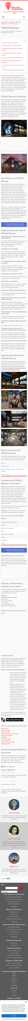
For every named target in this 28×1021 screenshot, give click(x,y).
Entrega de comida (14, 953)
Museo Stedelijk (5, 732)
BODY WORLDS (14, 914)
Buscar (20, 888)
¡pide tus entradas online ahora (10, 369)
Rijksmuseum (4, 728)
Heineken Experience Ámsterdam (14, 919)
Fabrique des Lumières (14, 916)
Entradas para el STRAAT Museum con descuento (12, 61)
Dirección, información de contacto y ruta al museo (13, 66)
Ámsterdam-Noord (14, 934)
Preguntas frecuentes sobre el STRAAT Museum (12, 49)
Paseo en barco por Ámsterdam (9, 733)
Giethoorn (14, 975)
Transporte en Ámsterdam (14, 960)
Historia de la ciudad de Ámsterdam (14, 957)
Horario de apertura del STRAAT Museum (13, 57)
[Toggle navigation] (3, 17)
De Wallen (3, 737)
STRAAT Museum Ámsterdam (10, 42)
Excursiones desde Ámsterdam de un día (14, 972)
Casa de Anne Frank (14, 912)
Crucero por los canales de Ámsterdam (14, 899)
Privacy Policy (15, 1019)
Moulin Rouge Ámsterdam (14, 903)
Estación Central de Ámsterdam (14, 963)
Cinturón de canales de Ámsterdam (14, 929)
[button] (26, 1002)
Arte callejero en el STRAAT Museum (12, 45)
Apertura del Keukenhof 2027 (14, 901)
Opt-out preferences (6, 1019)
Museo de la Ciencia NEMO (8, 742)
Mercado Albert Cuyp (14, 931)
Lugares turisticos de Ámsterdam (14, 897)
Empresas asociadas (14, 998)
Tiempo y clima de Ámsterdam (14, 955)
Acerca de (14, 988)
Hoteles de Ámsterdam (14, 940)
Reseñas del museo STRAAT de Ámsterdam (14, 70)
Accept (14, 1015)
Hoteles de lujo (14, 943)
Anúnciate (14, 990)
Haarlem (14, 978)
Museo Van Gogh (5, 730)
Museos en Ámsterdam (14, 909)
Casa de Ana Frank (6, 738)
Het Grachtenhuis (5, 740)
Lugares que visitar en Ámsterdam (14, 924)
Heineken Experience (6, 735)
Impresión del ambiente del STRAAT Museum (11, 54)
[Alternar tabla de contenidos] (23, 40)
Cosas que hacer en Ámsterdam (14, 894)
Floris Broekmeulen (10, 31)
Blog (14, 993)
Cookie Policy (14, 995)
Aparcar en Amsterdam (14, 967)
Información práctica (14, 948)
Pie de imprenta (22, 1019)
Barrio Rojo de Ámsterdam (14, 927)
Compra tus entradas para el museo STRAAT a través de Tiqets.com (14, 224)
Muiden (14, 982)
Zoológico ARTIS (5, 743)
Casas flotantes (14, 945)
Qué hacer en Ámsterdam (8, 22)
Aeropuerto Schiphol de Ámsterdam (14, 965)
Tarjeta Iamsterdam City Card (14, 950)
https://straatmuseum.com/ (8, 605)
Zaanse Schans (14, 980)
